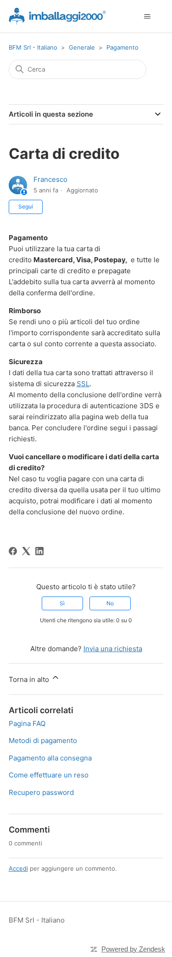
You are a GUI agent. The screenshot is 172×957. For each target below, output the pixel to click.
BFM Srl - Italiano (33, 47)
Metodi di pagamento (43, 740)
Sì (62, 603)
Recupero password (41, 792)
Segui (25, 206)
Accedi (18, 868)
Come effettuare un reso (49, 775)
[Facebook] (13, 551)
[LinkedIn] (39, 551)
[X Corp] (26, 551)
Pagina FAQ (27, 723)
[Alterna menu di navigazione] (147, 16)
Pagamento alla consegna (50, 758)
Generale (82, 47)
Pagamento (122, 47)
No (110, 603)
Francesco (50, 179)
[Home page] (57, 16)
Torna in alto (30, 679)
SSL (83, 383)
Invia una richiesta (112, 648)
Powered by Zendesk (133, 949)
